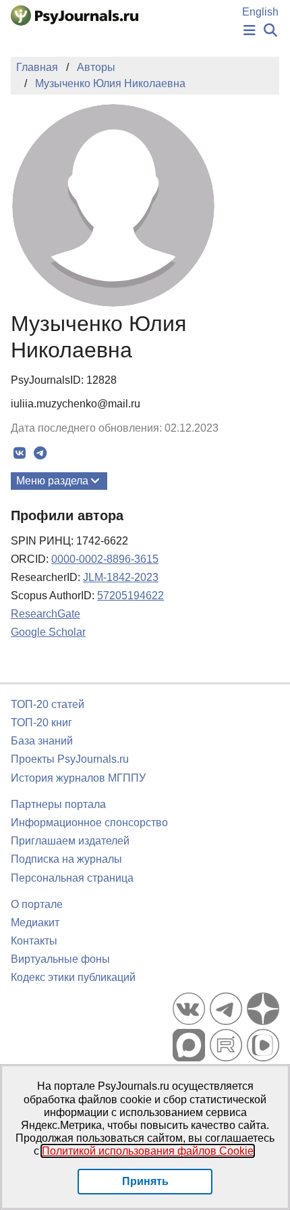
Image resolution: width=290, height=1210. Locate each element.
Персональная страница (72, 878)
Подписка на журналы (66, 859)
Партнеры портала (58, 804)
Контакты (34, 941)
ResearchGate (45, 614)
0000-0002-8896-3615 (104, 559)
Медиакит (35, 922)
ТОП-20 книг (41, 722)
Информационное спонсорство (89, 822)
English (260, 12)
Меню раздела (52, 480)
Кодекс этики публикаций (73, 977)
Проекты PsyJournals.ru (70, 759)
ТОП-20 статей (47, 704)
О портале (37, 904)
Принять (145, 1181)
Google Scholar (48, 632)
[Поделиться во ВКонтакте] (19, 453)
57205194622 (130, 595)
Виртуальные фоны (60, 959)
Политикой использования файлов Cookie (148, 1151)
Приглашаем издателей (70, 841)
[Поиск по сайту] (270, 31)
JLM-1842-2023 (120, 577)
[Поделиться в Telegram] (40, 453)
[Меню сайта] (249, 31)
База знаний (42, 741)
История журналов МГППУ (78, 778)
